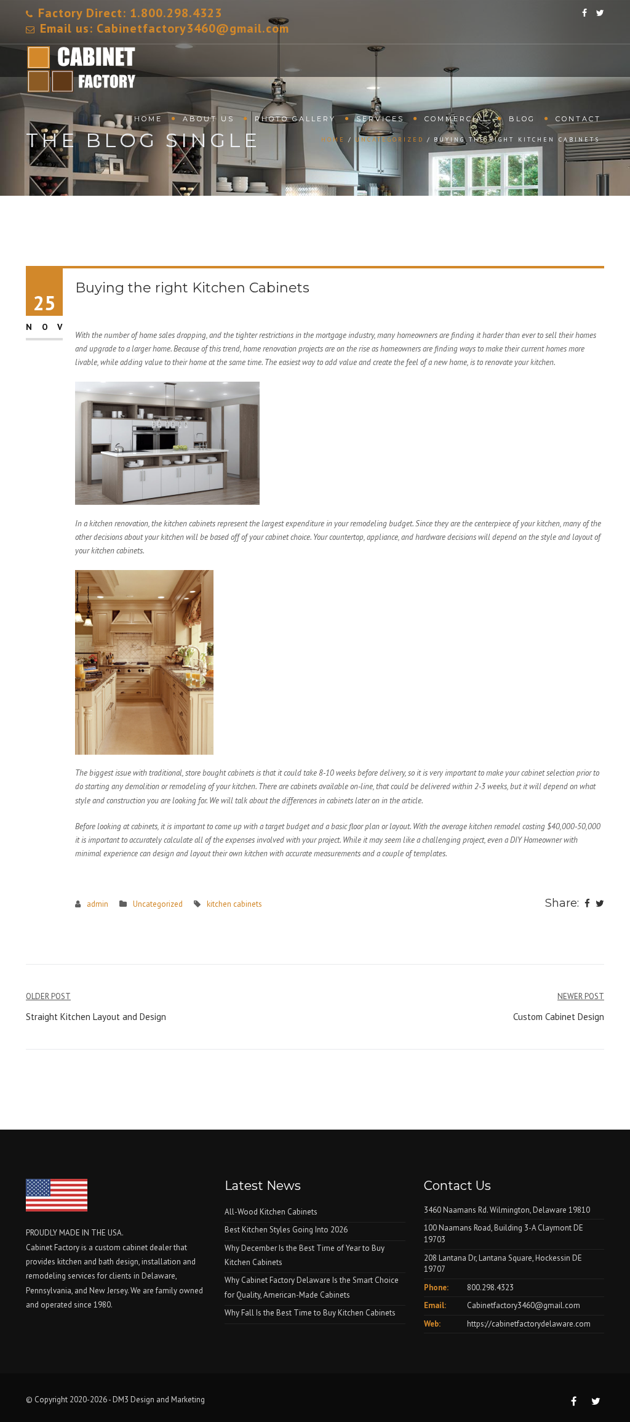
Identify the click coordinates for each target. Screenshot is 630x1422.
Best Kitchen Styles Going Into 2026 (286, 1229)
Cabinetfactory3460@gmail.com (523, 1305)
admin (97, 904)
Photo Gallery (295, 118)
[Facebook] (587, 904)
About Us (208, 118)
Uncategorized (158, 904)
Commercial (456, 118)
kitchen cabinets (234, 904)
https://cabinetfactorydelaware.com (529, 1324)
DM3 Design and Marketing (160, 1399)
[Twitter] (600, 904)
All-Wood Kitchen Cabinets (271, 1212)
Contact (578, 118)
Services (380, 118)
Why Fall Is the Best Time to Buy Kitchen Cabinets (310, 1313)
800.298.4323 (490, 1287)
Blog (522, 118)
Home (148, 118)
